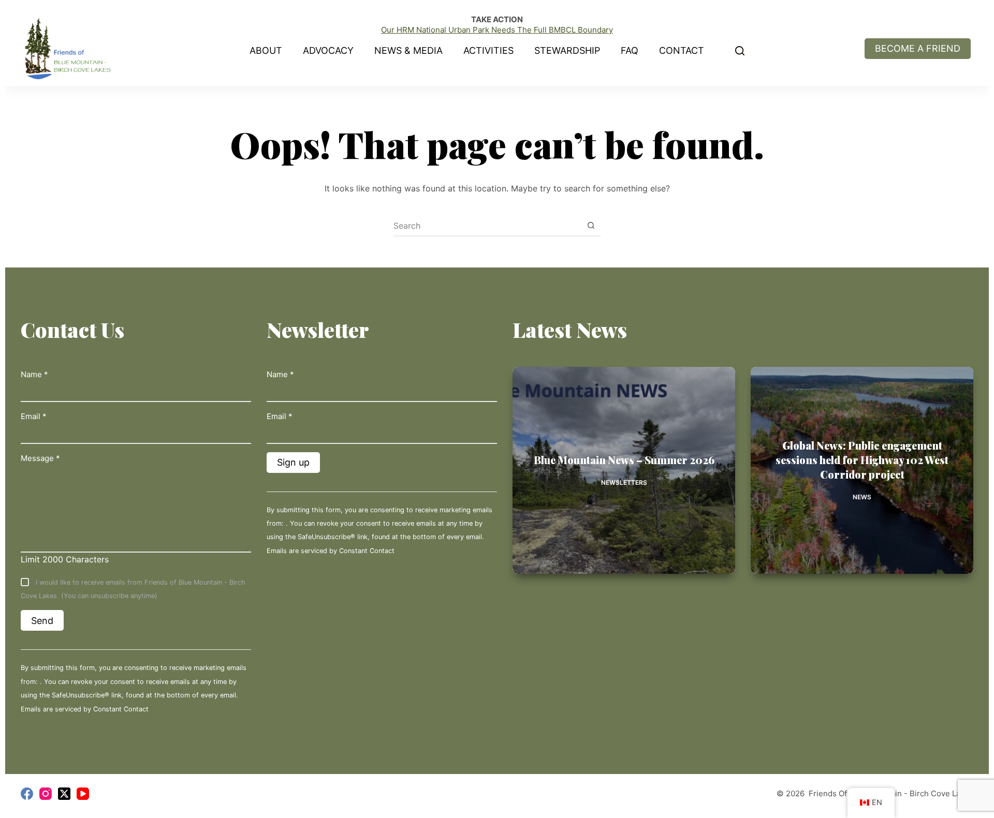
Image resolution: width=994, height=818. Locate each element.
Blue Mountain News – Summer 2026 (624, 460)
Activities (488, 50)
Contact (681, 50)
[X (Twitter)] (64, 793)
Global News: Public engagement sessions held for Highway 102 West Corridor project (862, 459)
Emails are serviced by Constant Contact (85, 709)
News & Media (408, 50)
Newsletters (624, 482)
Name (34, 374)
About (266, 50)
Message (40, 458)
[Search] (739, 50)
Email (34, 416)
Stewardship (567, 50)
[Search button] (591, 225)
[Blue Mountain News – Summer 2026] (624, 470)
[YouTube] (83, 793)
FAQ (629, 50)
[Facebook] (27, 793)
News (862, 497)
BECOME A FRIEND (917, 48)
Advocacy (328, 50)
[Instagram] (45, 793)
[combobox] (487, 225)
